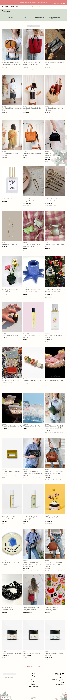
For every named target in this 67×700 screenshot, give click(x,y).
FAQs (59, 1)
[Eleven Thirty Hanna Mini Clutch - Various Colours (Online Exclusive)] (33, 453)
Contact (33, 680)
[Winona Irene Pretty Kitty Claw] (33, 408)
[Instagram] (60, 674)
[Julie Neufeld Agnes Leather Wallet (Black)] (55, 44)
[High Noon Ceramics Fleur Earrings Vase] (55, 226)
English (62, 3)
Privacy (33, 684)
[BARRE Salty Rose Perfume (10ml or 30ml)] (55, 317)
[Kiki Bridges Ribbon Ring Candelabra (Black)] (12, 589)
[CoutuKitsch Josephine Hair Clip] (12, 453)
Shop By (7, 6)
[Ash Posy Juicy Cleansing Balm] (33, 635)
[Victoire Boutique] (33, 6)
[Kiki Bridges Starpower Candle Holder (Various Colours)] (33, 271)
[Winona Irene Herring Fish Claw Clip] (12, 408)
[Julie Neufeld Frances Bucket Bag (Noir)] (33, 90)
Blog (33, 676)
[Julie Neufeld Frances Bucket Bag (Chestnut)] (55, 90)
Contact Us (63, 1)
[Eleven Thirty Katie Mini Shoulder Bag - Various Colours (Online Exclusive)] (55, 135)
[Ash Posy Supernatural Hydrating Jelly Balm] (55, 635)
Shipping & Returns (33, 682)
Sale (17, 6)
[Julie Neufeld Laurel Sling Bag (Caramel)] (12, 135)
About (20, 6)
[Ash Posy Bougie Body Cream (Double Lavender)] (55, 499)
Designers (12, 6)
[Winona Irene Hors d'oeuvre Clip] (33, 362)
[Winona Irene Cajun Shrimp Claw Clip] (55, 362)
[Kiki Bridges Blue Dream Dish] (12, 544)
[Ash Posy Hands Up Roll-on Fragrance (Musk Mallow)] (12, 499)
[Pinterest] (63, 674)
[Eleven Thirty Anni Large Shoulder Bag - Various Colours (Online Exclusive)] (55, 453)
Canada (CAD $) (56, 3)
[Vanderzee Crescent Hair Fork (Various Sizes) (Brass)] (55, 181)
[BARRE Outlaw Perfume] (12, 181)
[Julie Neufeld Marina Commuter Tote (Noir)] (12, 90)
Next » (39, 666)
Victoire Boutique (8, 696)
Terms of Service (33, 686)
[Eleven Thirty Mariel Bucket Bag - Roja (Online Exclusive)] (33, 589)
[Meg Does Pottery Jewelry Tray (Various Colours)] (12, 362)
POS (12, 696)
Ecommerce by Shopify (18, 696)
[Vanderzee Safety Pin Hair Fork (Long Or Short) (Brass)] (33, 181)
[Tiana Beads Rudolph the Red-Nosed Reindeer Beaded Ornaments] (55, 271)
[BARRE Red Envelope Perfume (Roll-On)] (33, 317)
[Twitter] (56, 674)
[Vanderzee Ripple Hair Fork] (12, 226)
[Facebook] (58, 674)
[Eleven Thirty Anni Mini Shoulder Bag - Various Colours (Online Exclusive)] (55, 544)
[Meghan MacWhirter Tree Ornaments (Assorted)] (55, 589)
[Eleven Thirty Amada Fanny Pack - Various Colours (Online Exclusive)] (55, 408)
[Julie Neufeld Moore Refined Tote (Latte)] (33, 135)
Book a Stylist (53, 6)
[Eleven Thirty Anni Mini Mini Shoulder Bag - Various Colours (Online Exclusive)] (33, 544)
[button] (33, 26)
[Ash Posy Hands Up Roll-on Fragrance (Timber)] (33, 499)
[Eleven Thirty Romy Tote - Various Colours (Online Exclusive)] (33, 44)
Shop (33, 674)
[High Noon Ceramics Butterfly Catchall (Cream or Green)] (33, 226)
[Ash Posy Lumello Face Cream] (12, 317)
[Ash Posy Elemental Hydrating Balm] (12, 635)
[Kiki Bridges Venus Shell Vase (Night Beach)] (12, 271)
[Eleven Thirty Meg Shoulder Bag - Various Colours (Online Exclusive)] (12, 44)
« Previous (29, 666)
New (2, 6)
